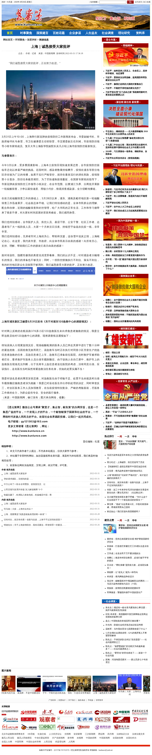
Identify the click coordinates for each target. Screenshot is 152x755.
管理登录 (99, 700)
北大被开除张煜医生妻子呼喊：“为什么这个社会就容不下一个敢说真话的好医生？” (127, 498)
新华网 (71, 738)
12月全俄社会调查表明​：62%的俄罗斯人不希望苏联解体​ (126, 634)
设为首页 (138, 2)
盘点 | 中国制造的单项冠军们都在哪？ (123, 621)
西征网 (101, 734)
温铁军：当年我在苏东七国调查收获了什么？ (126, 629)
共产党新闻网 (58, 738)
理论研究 (124, 33)
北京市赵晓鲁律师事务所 (13, 734)
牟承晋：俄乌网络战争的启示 (120, 576)
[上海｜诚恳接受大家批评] (99, 691)
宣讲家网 (78, 734)
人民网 (71, 742)
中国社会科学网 (33, 742)
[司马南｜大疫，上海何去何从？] (124, 689)
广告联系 (52, 700)
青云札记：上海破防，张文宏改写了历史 (125, 462)
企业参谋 (75, 33)
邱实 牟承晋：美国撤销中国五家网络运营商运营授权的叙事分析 (127, 615)
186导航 (31, 734)
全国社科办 (131, 738)
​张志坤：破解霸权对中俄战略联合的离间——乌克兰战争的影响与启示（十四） (128, 582)
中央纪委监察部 (42, 738)
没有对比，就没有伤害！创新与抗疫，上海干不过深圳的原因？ (33, 520)
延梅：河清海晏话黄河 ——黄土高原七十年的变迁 (127, 660)
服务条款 (81, 700)
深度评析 (32, 39)
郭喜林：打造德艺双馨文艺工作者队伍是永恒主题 (128, 547)
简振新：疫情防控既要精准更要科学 (123, 588)
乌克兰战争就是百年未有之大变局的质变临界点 (128, 456)
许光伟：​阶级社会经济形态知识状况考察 (124, 625)
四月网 (110, 734)
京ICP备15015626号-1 (62, 750)
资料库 (140, 33)
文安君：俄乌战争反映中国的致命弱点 (124, 471)
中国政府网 (91, 738)
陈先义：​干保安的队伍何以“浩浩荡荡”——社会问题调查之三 (126, 640)
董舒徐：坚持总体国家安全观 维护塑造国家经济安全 (128, 540)
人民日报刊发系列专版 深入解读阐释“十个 (23, 489)
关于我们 (71, 700)
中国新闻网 (104, 738)
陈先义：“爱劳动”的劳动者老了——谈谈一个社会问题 (126, 654)
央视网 (80, 738)
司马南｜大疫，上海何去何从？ (18, 509)
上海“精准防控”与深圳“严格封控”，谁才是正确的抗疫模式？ (127, 476)
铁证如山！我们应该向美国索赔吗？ (123, 511)
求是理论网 (60, 742)
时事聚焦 (26, 33)
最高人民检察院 (24, 738)
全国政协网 (118, 738)
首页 (10, 33)
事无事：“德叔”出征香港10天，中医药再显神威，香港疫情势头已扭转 (127, 505)
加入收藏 (146, 2)
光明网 (67, 734)
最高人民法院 (8, 738)
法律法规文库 (138, 734)
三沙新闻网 (90, 734)
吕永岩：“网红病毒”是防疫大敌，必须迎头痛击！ (127, 566)
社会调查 (108, 33)
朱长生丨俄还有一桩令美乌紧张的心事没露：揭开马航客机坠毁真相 (126, 608)
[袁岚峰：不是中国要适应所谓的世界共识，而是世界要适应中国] (23, 691)
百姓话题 (59, 33)
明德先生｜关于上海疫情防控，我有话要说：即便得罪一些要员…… (35, 525)
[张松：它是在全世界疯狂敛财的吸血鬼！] (74, 691)
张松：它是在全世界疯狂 (73, 693)
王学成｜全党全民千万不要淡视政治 (123, 553)
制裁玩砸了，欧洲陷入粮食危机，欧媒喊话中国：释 (28, 495)
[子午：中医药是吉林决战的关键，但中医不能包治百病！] (49, 691)
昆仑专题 (110, 39)
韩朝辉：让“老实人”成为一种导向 (122, 572)
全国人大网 (7, 742)
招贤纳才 (62, 700)
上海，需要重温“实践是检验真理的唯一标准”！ (25, 514)
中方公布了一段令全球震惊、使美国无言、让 (24, 484)
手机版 (90, 700)
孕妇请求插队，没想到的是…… (18, 479)
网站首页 (8, 39)
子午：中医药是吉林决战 (48, 693)
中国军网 (19, 742)
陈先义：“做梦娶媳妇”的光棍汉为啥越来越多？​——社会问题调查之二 (125, 647)
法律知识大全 (123, 734)
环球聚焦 (20, 39)
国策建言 (42, 33)
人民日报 (48, 742)
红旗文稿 (42, 734)
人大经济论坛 (55, 734)
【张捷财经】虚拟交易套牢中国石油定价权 (127, 466)
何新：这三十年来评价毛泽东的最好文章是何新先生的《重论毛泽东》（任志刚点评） (128, 491)
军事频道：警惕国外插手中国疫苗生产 (124, 592)
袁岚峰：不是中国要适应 (23, 693)
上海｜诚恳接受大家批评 (15, 473)
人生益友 (91, 33)
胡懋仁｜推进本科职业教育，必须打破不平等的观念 (128, 559)
